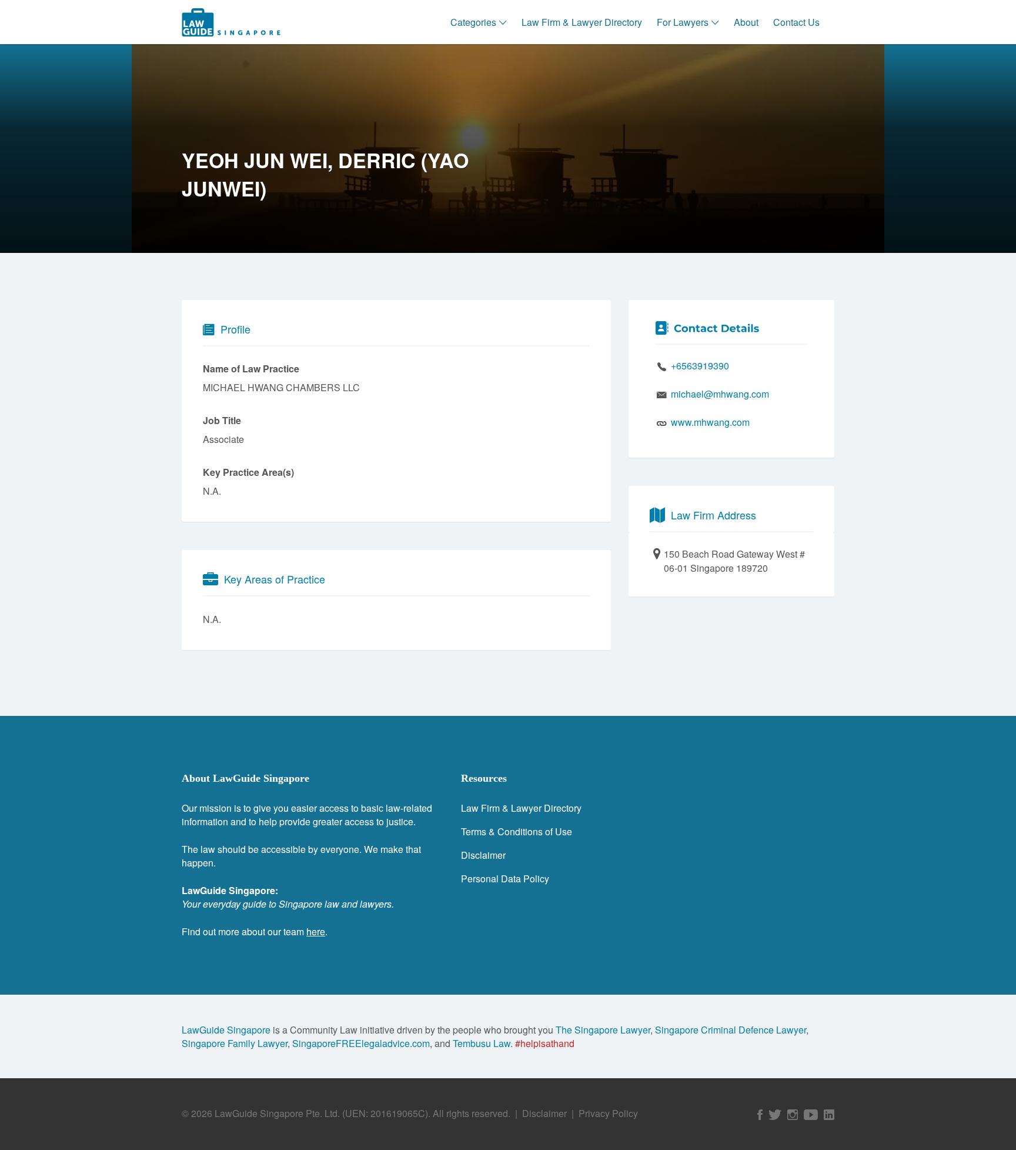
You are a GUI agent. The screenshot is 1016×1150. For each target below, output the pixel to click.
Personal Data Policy (505, 878)
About (746, 22)
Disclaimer (483, 855)
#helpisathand (544, 1043)
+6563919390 (700, 365)
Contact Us (796, 22)
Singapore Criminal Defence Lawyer (730, 1029)
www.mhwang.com (710, 422)
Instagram (792, 1115)
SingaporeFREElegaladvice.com (361, 1043)
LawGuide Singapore (226, 1029)
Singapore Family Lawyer (235, 1043)
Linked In (829, 1115)
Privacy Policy (608, 1113)
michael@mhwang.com (720, 394)
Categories (473, 22)
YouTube (811, 1115)
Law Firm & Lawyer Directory (582, 22)
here (315, 931)
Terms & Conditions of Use (516, 831)
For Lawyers (682, 22)
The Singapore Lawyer (603, 1029)
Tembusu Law (481, 1043)
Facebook (760, 1115)
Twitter (774, 1115)
